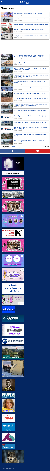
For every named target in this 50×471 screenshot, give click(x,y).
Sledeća (13, 146)
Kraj (18, 146)
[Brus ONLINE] (25, 2)
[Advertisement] (25, 46)
